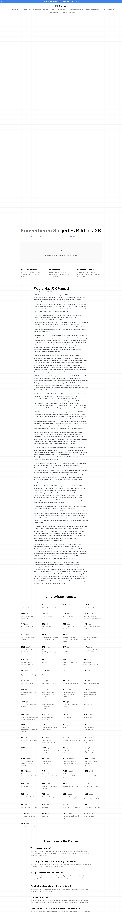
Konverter (62, 9)
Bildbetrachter (14, 9)
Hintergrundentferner (76, 9)
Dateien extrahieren (69, 12)
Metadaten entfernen (41, 9)
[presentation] (61, 252)
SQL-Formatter (54, 12)
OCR (53, 9)
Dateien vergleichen (93, 9)
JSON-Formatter (109, 9)
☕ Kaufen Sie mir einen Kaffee (69, 1)
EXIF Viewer (27, 9)
